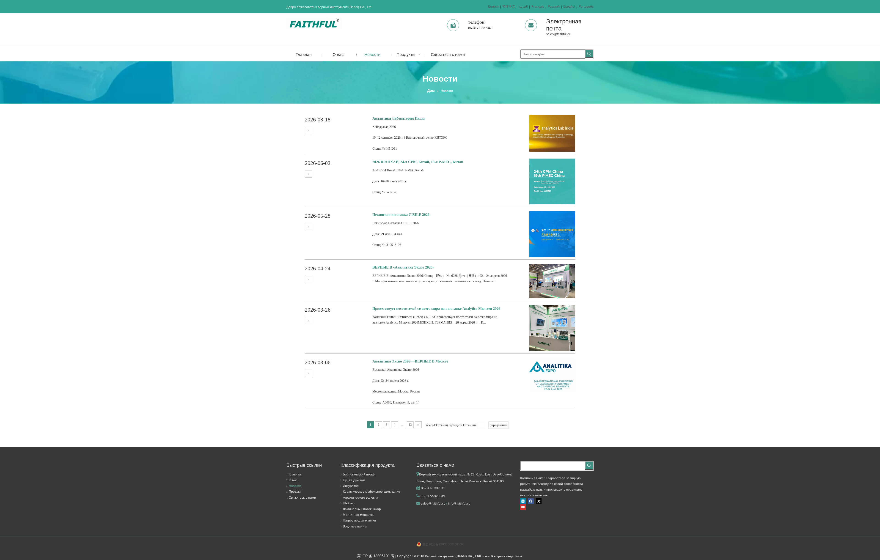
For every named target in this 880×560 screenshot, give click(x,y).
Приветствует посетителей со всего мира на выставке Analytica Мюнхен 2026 (436, 308)
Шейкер (349, 503)
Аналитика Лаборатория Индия (399, 118)
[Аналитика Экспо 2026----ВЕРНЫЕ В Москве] (308, 373)
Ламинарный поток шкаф (362, 509)
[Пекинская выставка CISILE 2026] (308, 226)
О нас (293, 480)
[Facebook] (531, 501)
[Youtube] (523, 507)
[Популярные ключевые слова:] (589, 53)
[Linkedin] (523, 501)
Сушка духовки (354, 480)
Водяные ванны (355, 526)
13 (410, 424)
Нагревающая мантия (359, 520)
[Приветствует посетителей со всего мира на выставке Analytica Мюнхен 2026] (308, 320)
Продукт (295, 491)
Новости (295, 486)
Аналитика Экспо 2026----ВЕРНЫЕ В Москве (410, 361)
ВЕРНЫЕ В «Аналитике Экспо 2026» (403, 267)
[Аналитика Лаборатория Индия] (308, 130)
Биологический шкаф (359, 474)
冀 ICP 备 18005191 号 (375, 556)
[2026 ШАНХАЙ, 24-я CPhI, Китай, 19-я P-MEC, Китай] (308, 174)
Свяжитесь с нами (302, 497)
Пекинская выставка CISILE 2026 (400, 215)
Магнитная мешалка (358, 514)
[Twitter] (539, 501)
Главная (295, 474)
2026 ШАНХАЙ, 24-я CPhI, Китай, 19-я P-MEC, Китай (417, 162)
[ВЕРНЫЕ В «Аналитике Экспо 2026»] (308, 279)
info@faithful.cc (459, 503)
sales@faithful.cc (558, 34)
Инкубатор (351, 486)
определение (498, 425)
